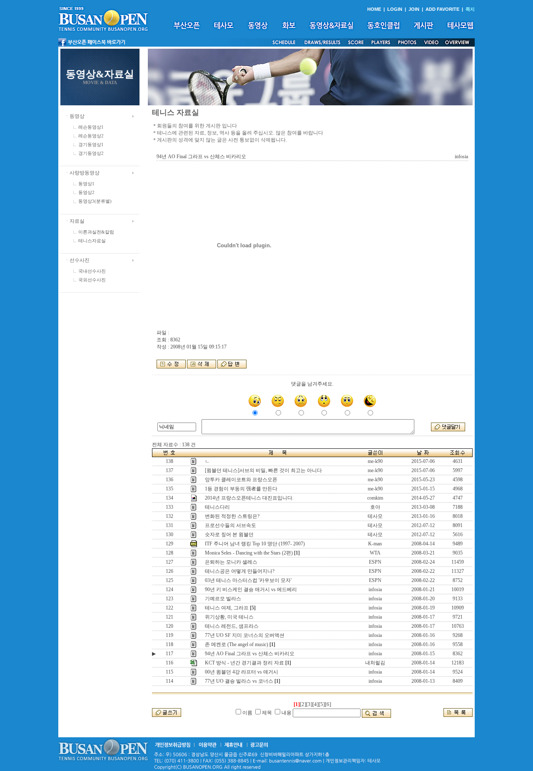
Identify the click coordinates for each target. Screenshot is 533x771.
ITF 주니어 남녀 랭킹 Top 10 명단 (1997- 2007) (255, 544)
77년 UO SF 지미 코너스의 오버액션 (244, 635)
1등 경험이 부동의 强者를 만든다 (241, 489)
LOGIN (394, 9)
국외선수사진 (92, 280)
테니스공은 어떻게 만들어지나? (239, 571)
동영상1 (86, 184)
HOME (374, 9)
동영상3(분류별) (95, 201)
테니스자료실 (92, 241)
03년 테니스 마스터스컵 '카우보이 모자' (248, 580)
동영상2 (86, 192)
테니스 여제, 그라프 (227, 608)
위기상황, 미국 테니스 (229, 617)
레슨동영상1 (91, 127)
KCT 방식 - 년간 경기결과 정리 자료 (244, 663)
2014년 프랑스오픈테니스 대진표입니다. (249, 498)
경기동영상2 (91, 153)
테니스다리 (217, 507)
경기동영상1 (91, 144)
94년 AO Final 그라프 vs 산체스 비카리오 (249, 654)
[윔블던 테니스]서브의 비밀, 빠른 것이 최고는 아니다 (263, 470)
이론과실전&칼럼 (96, 232)
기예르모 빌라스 (223, 599)
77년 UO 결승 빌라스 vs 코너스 (239, 681)
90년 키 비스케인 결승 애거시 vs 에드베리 (251, 589)
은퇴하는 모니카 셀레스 (231, 562)
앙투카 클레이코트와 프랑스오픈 (241, 479)
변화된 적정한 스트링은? (232, 516)
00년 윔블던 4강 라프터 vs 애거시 (241, 672)
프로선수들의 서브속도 (230, 525)
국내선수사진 (92, 271)
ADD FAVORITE (442, 9)
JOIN (413, 9)
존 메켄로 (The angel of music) (236, 644)
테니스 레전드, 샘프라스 (232, 626)
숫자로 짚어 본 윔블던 (229, 534)
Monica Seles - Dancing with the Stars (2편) (249, 553)
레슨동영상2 (91, 136)
